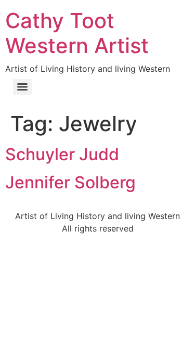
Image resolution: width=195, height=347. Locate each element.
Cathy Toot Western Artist (77, 33)
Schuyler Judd (62, 154)
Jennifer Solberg (70, 182)
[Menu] (22, 87)
